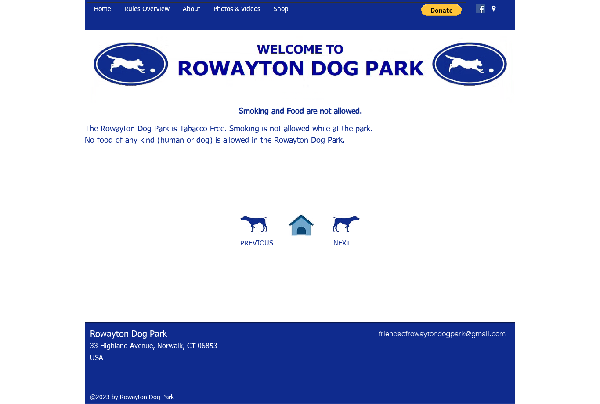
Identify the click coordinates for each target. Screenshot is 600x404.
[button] (441, 10)
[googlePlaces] (493, 8)
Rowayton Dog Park (128, 334)
